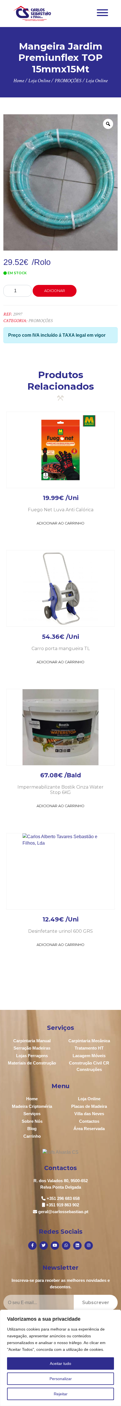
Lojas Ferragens (32, 1055)
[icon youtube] (55, 1245)
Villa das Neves (89, 1113)
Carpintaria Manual (32, 1040)
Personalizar (61, 1378)
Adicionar (54, 291)
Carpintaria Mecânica (89, 1040)
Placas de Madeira (89, 1106)
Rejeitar (61, 1394)
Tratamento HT (89, 1048)
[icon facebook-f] (32, 1245)
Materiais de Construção (32, 1063)
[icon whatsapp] (66, 1245)
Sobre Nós (32, 1121)
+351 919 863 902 (62, 1204)
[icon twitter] (43, 1245)
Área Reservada (89, 1128)
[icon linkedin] (77, 1245)
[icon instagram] (88, 1245)
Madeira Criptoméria (32, 1106)
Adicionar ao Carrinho (60, 523)
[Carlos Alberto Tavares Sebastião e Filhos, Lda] (32, 13)
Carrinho (32, 1136)
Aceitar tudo (60, 1363)
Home (32, 1098)
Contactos (89, 1121)
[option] (60, 182)
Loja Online (89, 1098)
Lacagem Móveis (89, 1055)
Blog (32, 1128)
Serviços (32, 1113)
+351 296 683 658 (63, 1198)
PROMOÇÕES (40, 321)
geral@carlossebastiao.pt (63, 1211)
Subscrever (95, 1302)
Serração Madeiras (32, 1048)
